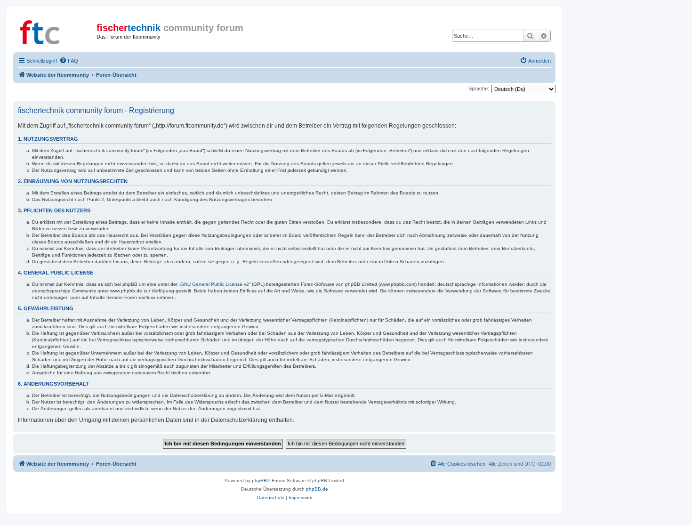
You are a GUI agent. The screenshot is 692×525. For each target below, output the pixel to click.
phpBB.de (317, 489)
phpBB (259, 480)
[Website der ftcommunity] (56, 31)
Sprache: (478, 88)
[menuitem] (68, 60)
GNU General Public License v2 (214, 284)
